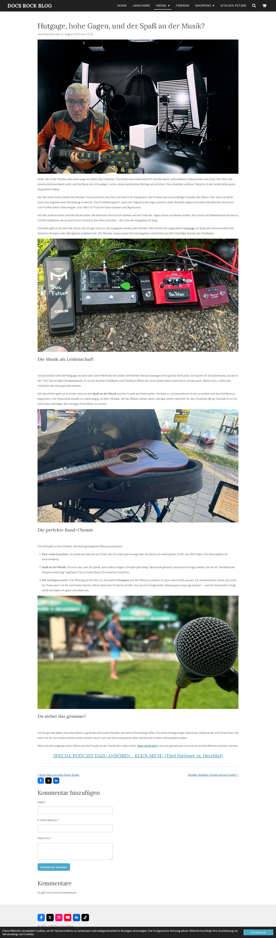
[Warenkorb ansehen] (264, 5)
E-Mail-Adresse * (48, 820)
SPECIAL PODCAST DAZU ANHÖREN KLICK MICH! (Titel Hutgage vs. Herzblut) (138, 755)
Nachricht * (45, 838)
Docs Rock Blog (30, 6)
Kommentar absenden (53, 867)
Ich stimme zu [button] (258, 932)
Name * (42, 802)
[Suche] (254, 5)
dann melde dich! (147, 745)
